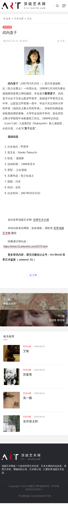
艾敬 (26, 351)
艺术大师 (18, 18)
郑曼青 (27, 374)
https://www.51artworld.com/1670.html (25, 246)
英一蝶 (27, 398)
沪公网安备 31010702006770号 (34, 496)
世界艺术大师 (41, 219)
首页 (8, 18)
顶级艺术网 (33, 486)
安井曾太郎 (30, 421)
